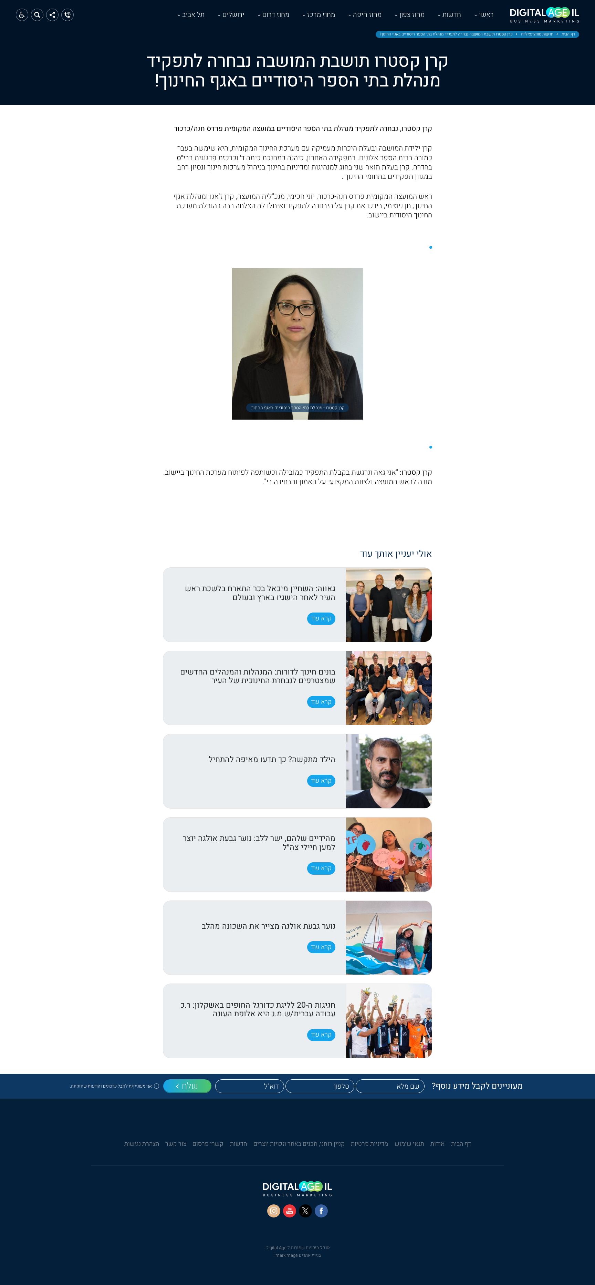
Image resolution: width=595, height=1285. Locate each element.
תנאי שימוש (409, 1144)
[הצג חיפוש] (37, 15)
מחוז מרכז (321, 15)
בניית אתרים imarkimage (297, 1255)
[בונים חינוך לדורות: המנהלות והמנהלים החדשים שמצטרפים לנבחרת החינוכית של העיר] (389, 688)
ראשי (486, 15)
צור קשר (175, 1144)
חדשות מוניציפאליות (537, 34)
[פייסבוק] (321, 1210)
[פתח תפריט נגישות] (22, 15)
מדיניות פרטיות (369, 1144)
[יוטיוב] (289, 1210)
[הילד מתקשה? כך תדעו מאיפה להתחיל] (389, 771)
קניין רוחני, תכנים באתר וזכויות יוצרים (299, 1144)
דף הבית (568, 34)
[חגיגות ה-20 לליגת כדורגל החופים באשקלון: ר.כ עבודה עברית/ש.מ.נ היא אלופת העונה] (389, 1021)
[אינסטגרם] (273, 1210)
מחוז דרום (275, 15)
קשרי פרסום (207, 1144)
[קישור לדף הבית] (544, 18)
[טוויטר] (305, 1210)
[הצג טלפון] (67, 15)
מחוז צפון (412, 15)
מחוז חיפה (367, 15)
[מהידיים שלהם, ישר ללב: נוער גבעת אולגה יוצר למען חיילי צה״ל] (389, 855)
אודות (437, 1144)
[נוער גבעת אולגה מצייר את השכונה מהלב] (389, 938)
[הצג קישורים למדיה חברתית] (52, 15)
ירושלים (233, 15)
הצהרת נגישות (141, 1144)
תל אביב (193, 15)
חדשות (451, 15)
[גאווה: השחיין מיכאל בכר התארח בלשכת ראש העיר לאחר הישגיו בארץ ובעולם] (389, 605)
